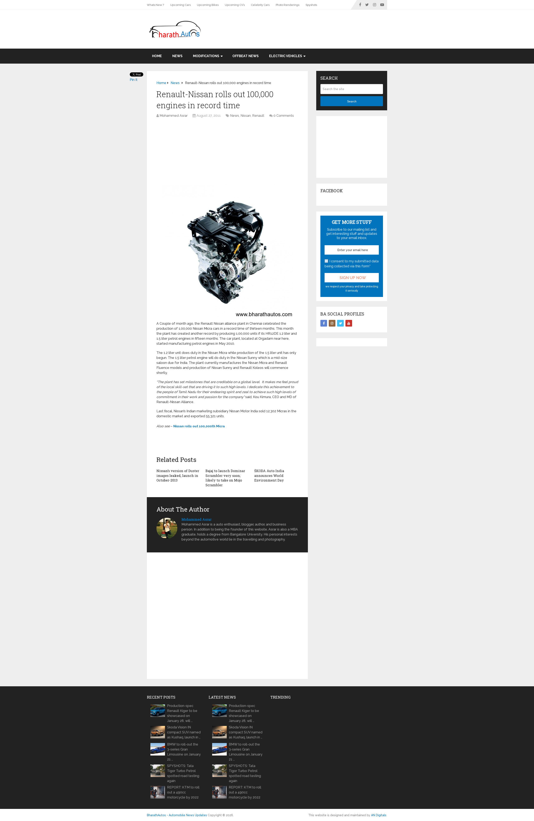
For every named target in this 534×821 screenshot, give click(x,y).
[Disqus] (227, 616)
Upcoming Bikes (208, 4)
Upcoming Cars (180, 4)
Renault (258, 116)
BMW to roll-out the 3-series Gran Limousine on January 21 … (184, 751)
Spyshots (311, 4)
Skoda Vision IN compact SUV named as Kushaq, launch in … (184, 732)
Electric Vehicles (285, 56)
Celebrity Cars (260, 4)
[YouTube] (348, 323)
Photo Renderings (287, 4)
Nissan (246, 116)
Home (157, 56)
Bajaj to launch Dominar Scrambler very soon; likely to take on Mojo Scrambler (225, 478)
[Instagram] (332, 323)
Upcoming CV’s (235, 4)
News (177, 56)
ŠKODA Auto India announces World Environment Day (269, 475)
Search (351, 101)
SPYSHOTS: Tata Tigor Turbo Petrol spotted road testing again (183, 773)
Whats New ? (155, 4)
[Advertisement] (311, 23)
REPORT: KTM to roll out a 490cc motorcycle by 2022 (183, 792)
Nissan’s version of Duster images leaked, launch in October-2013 (177, 475)
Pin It (133, 80)
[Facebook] (323, 323)
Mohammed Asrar (174, 116)
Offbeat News (245, 56)
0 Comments (283, 116)
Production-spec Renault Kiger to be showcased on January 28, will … (182, 713)
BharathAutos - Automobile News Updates (177, 815)
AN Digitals (378, 815)
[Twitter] (340, 323)
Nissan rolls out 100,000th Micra (199, 426)
